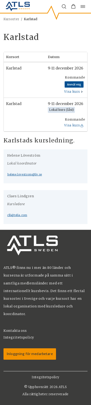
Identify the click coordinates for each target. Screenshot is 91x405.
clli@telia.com (17, 215)
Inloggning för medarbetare (30, 354)
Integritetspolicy (45, 377)
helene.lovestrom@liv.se (24, 174)
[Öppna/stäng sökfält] (64, 6)
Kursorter (11, 19)
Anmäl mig (74, 84)
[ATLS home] (18, 6)
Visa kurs (72, 92)
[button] (73, 6)
